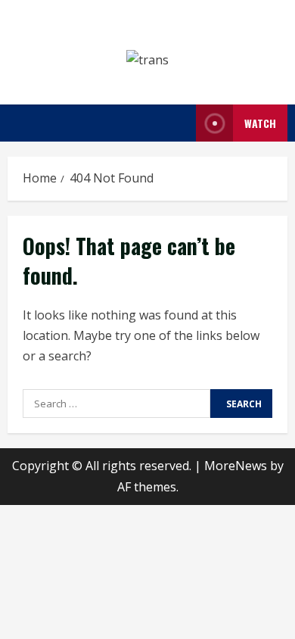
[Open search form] (180, 123)
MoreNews (235, 465)
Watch (260, 123)
